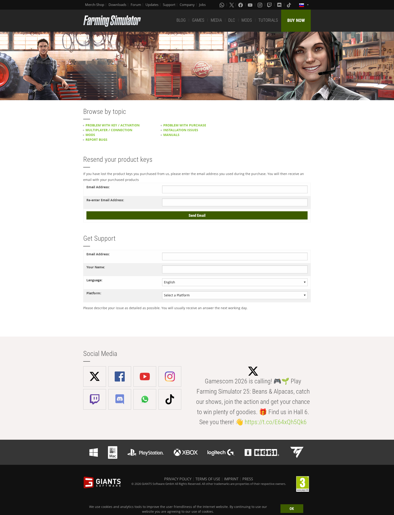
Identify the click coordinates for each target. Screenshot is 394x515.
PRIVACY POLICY (178, 478)
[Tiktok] (289, 4)
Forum (136, 4)
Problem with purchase (184, 125)
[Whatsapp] (222, 4)
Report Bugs (96, 139)
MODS (246, 20)
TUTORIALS (268, 20)
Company (187, 4)
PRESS (247, 478)
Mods (90, 135)
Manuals (171, 135)
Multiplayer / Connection (109, 130)
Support (169, 4)
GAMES (198, 20)
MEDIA (216, 20)
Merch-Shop (94, 4)
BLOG (181, 20)
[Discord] (280, 4)
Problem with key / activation (113, 125)
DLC (231, 20)
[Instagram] (260, 4)
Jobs (202, 4)
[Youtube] (250, 4)
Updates (151, 4)
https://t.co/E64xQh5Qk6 (276, 422)
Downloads (117, 4)
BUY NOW (296, 20)
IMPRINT (231, 478)
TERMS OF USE (207, 478)
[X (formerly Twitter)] (231, 4)
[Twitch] (270, 4)
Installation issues (180, 130)
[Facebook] (241, 4)
